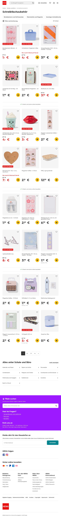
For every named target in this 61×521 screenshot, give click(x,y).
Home (4, 8)
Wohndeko (5, 482)
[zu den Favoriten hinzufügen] (18, 26)
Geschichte (35, 477)
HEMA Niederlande (51, 477)
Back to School (7, 383)
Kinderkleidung (6, 480)
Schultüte (43, 378)
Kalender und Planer (8, 367)
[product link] (11, 35)
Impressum (44, 497)
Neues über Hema (37, 480)
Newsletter (21, 477)
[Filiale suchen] (56, 406)
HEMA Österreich (50, 484)
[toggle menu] (57, 3)
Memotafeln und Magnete (35, 17)
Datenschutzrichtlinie (18, 497)
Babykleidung (6, 477)
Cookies (31, 497)
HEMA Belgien (49, 480)
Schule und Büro (11, 8)
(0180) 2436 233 (7, 425)
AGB (26, 497)
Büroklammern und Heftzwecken (14, 17)
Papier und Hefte (26, 367)
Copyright (37, 497)
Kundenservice (36, 488)
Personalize (44, 367)
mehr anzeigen (53, 362)
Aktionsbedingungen (37, 486)
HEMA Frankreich (50, 482)
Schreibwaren (6, 372)
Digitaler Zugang (7, 497)
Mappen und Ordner (27, 372)
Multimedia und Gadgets (9, 378)
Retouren (6, 416)
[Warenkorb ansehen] (54, 3)
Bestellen (6, 418)
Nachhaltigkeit (36, 484)
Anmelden (52, 442)
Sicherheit (35, 491)
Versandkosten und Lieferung (12, 414)
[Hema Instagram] (7, 455)
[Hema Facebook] (4, 455)
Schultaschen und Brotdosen (48, 372)
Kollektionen (25, 378)
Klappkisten (6, 486)
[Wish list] (50, 3)
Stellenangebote (36, 482)
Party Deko (5, 484)
